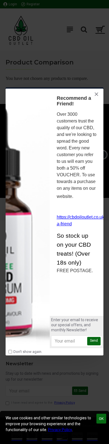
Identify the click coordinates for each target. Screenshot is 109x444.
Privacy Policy (60, 429)
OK (101, 419)
